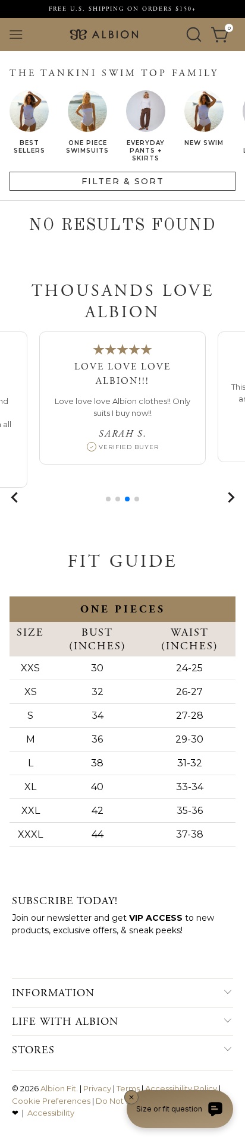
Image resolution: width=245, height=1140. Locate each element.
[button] (108, 499)
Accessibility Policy (181, 1088)
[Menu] (16, 34)
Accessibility (50, 1112)
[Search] (194, 34)
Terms (128, 1088)
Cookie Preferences (51, 1101)
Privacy (97, 1088)
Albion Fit (58, 1088)
